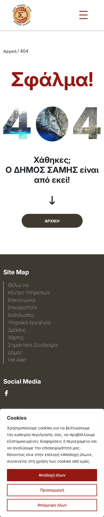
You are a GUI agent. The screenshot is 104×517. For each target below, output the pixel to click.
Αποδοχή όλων (52, 475)
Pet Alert (17, 360)
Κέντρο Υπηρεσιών (29, 292)
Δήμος (15, 352)
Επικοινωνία (21, 300)
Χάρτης (16, 337)
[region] (52, 463)
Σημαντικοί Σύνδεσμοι (33, 345)
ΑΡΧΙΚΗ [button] (52, 221)
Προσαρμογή (52, 490)
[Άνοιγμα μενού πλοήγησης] (83, 15)
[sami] (6, 393)
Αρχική (9, 51)
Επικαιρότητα (22, 307)
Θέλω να (18, 285)
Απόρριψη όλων (52, 505)
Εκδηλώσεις (21, 315)
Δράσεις (17, 330)
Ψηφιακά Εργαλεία (29, 322)
